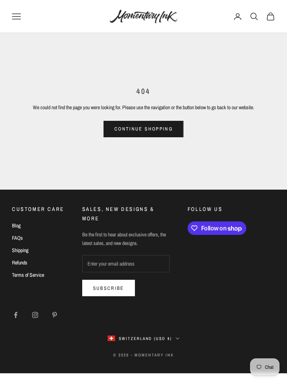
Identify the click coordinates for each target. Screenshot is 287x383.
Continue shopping (143, 129)
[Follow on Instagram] (35, 315)
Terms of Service (28, 275)
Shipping (20, 250)
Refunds (19, 262)
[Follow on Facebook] (15, 315)
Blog (16, 225)
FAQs (17, 238)
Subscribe (108, 288)
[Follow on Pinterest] (54, 315)
